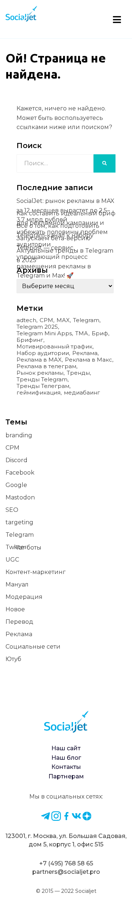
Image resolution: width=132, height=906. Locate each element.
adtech (26, 320)
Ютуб (13, 659)
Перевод (19, 621)
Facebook (20, 472)
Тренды (78, 373)
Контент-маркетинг (36, 572)
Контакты (66, 766)
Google (16, 485)
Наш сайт (66, 748)
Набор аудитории (42, 353)
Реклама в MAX (39, 359)
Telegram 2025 (37, 327)
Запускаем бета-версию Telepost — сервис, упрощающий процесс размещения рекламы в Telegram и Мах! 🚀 (53, 257)
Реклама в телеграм (46, 366)
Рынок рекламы (39, 373)
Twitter (16, 547)
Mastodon (20, 497)
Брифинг (29, 340)
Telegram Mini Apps (44, 333)
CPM (46, 320)
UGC (12, 559)
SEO (12, 509)
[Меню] (117, 18)
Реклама (85, 353)
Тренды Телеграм (42, 386)
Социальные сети (33, 646)
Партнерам (66, 776)
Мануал (17, 584)
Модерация (24, 596)
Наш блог (66, 757)
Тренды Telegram (41, 379)
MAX (63, 320)
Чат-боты (27, 547)
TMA (81, 333)
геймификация (38, 392)
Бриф (100, 333)
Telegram (86, 320)
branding (19, 435)
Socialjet (85, 891)
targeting (19, 522)
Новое (15, 609)
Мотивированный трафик (54, 346)
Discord (16, 460)
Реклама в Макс (88, 359)
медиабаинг (82, 392)
